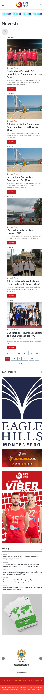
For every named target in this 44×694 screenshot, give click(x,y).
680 (19, 353)
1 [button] (9, 672)
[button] (3, 658)
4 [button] (15, 672)
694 (37, 353)
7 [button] (21, 672)
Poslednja (22, 364)
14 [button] (34, 672)
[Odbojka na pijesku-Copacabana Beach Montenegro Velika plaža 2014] (24, 107)
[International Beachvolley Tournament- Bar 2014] (24, 160)
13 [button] (32, 672)
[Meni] (3, 5)
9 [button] (25, 672)
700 (25, 358)
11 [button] (28, 672)
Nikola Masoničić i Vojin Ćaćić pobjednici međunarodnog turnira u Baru (24, 74)
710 (32, 358)
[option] (24, 657)
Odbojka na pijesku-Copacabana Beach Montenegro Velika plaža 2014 (23, 127)
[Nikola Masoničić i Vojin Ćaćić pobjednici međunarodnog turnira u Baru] (24, 52)
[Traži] (41, 5)
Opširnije (11, 89)
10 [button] (26, 672)
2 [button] (11, 672)
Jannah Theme (6, 687)
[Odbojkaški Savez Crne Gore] (22, 4)
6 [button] (19, 672)
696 (14, 358)
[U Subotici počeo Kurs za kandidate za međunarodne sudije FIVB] (24, 315)
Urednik (11, 68)
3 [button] (13, 672)
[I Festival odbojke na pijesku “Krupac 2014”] (24, 211)
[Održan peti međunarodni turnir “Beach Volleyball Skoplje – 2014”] (24, 262)
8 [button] (23, 672)
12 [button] (30, 672)
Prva (7, 353)
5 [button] (17, 672)
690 (25, 353)
